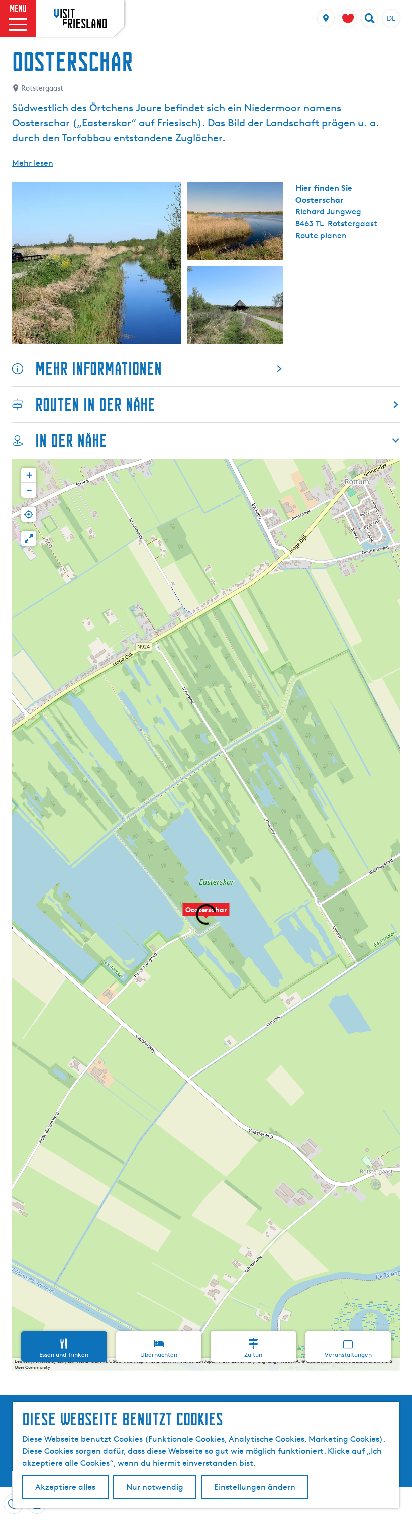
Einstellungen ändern (254, 1487)
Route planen (321, 235)
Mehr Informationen (98, 368)
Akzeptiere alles (65, 1487)
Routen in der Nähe (95, 404)
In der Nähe (71, 441)
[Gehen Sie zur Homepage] (80, 18)
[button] (206, 915)
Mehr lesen (32, 163)
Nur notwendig (154, 1487)
